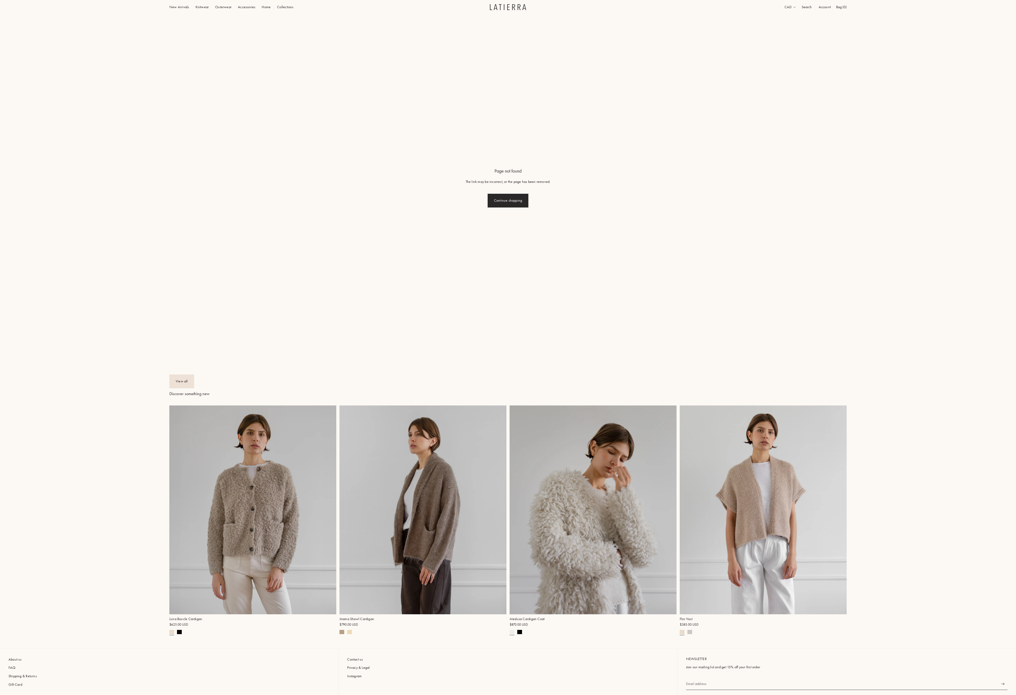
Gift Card (15, 684)
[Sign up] (1003, 684)
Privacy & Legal (358, 667)
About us (15, 659)
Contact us (355, 659)
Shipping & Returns (22, 676)
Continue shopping (508, 200)
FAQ (12, 667)
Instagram (354, 676)
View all (182, 381)
